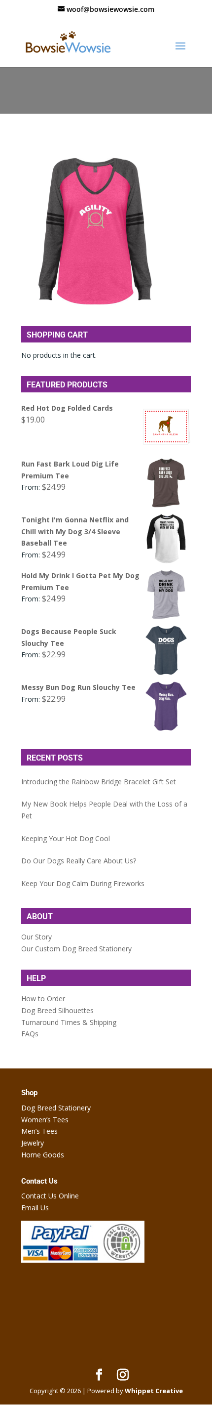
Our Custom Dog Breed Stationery (76, 948)
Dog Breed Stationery (56, 1107)
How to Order (43, 998)
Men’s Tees (39, 1131)
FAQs (29, 1033)
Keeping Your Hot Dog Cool (65, 838)
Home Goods (42, 1154)
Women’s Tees (45, 1119)
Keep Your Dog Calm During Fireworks (82, 883)
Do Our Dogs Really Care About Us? (78, 860)
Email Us (35, 1207)
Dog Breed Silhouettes (57, 1010)
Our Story (36, 936)
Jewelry (32, 1143)
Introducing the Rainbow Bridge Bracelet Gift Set (98, 781)
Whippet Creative (154, 1390)
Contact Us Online (50, 1195)
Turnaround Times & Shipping (68, 1022)
